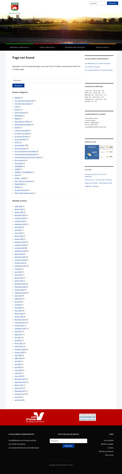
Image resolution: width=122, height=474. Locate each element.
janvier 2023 (19, 281)
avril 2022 (18, 308)
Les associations (20, 148)
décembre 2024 (20, 242)
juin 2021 (18, 337)
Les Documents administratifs (25, 154)
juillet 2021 (18, 334)
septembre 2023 (20, 266)
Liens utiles (19, 163)
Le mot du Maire (20, 139)
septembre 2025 (20, 224)
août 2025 (18, 227)
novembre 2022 (20, 287)
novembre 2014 (20, 394)
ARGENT (17, 98)
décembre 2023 (20, 257)
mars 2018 (18, 376)
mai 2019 (18, 373)
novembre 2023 (20, 260)
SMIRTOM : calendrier (92, 186)
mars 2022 (18, 311)
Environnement (20, 113)
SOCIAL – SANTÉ (20, 178)
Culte (16, 107)
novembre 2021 (20, 322)
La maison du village (22, 133)
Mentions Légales (107, 444)
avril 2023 (18, 272)
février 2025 (19, 236)
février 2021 (19, 343)
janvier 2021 (19, 346)
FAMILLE (17, 119)
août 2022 (18, 296)
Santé (17, 175)
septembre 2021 (20, 328)
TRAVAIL (17, 187)
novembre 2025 (20, 218)
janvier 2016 (19, 388)
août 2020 (18, 355)
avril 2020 (18, 367)
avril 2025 (18, 230)
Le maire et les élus (21, 136)
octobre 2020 (19, 352)
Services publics (102, 47)
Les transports (20, 160)
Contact (110, 448)
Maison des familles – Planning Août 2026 (98, 183)
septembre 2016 (20, 382)
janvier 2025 (19, 239)
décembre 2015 (20, 391)
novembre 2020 (20, 349)
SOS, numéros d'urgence (23, 181)
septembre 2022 (20, 293)
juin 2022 (18, 302)
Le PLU (17, 142)
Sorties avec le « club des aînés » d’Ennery (98, 180)
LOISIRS (17, 169)
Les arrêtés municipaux (92, 67)
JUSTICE (17, 127)
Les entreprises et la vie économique (28, 157)
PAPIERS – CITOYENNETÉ (23, 172)
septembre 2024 (20, 251)
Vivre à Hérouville (47, 47)
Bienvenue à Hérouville (19, 47)
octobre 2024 (19, 248)
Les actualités (108, 440)
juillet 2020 (18, 358)
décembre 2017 (20, 379)
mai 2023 (18, 269)
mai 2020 (18, 364)
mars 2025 (18, 233)
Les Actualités (19, 145)
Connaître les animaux (23, 104)
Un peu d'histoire (21, 190)
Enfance (17, 110)
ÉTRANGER (18, 116)
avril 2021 (18, 340)
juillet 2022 (18, 299)
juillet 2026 (18, 206)
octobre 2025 (19, 221)
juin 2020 (18, 361)
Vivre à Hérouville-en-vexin (24, 193)
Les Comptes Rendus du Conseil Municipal (98, 70)
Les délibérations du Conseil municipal (97, 63)
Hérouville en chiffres (22, 122)
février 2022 (19, 313)
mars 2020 (18, 370)
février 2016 (19, 385)
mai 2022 (18, 305)
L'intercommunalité (22, 130)
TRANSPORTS (19, 184)
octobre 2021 (19, 325)
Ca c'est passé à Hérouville (24, 101)
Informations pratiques (75, 47)
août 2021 (18, 331)
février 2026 (19, 209)
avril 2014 (18, 400)
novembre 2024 (20, 245)
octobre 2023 (19, 263)
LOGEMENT (19, 166)
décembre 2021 (20, 320)
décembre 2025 (20, 215)
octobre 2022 (19, 290)
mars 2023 (18, 275)
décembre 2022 (20, 284)
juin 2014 (18, 397)
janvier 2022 (19, 317)
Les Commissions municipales (25, 151)
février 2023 (19, 278)
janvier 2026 (19, 212)
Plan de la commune (106, 451)
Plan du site (109, 455)
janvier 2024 (19, 254)
